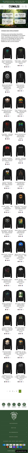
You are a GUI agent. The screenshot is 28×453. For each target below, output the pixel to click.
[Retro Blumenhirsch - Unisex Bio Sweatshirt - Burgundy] (7, 164)
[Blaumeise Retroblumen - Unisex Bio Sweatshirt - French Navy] (8, 236)
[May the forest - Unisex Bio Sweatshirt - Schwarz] (19, 333)
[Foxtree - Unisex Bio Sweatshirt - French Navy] (8, 138)
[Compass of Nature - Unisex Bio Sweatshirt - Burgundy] (6, 381)
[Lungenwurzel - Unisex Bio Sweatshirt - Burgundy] (19, 188)
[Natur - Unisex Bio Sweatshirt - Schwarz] (19, 163)
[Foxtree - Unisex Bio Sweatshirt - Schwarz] (5, 138)
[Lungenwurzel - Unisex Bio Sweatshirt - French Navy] (21, 188)
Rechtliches (13, 436)
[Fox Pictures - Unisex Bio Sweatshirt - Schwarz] (4, 357)
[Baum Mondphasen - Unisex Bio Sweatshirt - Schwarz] (4, 66)
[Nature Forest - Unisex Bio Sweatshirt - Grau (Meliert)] (23, 309)
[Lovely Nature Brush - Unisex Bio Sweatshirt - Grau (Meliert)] (9, 188)
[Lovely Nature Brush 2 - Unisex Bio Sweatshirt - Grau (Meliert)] (9, 333)
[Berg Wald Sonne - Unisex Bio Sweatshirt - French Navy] (22, 236)
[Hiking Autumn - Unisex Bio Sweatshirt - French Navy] (8, 116)
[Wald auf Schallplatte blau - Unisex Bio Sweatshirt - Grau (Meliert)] (23, 261)
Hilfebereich (13, 432)
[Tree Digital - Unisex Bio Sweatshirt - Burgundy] (19, 90)
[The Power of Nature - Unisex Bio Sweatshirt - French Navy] (21, 116)
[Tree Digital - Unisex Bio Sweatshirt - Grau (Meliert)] (23, 90)
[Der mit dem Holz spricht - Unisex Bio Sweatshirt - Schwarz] (19, 212)
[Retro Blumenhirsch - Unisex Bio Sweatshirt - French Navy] (8, 164)
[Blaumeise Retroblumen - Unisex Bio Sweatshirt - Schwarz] (4, 236)
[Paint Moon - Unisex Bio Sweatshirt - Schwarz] (19, 285)
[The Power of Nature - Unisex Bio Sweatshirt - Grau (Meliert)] (23, 116)
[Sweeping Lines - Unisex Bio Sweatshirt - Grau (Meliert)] (9, 285)
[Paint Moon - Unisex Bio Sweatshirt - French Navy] (22, 285)
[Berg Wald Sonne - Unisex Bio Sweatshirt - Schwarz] (19, 236)
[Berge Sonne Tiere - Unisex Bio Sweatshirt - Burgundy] (19, 381)
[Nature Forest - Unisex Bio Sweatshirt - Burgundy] (19, 309)
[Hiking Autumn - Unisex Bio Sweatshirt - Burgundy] (6, 116)
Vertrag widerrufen (21, 451)
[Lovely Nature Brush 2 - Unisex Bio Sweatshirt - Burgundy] (6, 333)
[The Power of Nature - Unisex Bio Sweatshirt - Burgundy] (19, 116)
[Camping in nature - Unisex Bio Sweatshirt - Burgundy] (19, 357)
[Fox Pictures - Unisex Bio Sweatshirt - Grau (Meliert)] (9, 357)
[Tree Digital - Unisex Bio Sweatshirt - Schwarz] (18, 90)
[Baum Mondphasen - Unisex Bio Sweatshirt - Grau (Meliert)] (9, 66)
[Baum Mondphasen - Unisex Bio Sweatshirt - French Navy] (8, 66)
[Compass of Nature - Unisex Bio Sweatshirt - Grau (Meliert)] (9, 381)
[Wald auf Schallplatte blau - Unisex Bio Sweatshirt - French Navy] (21, 261)
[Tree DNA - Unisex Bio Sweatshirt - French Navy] (21, 65)
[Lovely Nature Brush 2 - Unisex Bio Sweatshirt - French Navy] (8, 333)
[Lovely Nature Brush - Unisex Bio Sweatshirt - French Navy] (8, 188)
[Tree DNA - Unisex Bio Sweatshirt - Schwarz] (18, 65)
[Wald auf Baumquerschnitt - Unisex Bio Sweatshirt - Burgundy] (7, 92)
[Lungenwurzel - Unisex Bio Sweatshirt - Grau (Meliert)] (23, 188)
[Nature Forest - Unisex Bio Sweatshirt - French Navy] (21, 309)
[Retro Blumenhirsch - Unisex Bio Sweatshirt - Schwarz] (5, 164)
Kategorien (14, 423)
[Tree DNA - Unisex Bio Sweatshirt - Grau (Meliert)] (23, 65)
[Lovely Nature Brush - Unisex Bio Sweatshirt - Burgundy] (6, 188)
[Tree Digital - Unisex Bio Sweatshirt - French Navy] (21, 90)
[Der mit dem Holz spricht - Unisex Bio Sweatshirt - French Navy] (22, 212)
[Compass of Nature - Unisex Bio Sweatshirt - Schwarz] (4, 381)
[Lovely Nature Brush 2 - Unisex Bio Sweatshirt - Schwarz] (4, 333)
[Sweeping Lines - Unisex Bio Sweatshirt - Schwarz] (4, 285)
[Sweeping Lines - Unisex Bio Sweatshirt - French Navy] (8, 285)
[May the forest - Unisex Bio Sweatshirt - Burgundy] (20, 333)
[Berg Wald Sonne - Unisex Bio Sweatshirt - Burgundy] (20, 236)
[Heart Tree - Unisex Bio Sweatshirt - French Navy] (8, 212)
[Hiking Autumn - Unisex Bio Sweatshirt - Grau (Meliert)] (9, 116)
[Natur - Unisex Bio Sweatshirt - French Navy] (22, 163)
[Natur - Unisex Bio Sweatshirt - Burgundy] (20, 163)
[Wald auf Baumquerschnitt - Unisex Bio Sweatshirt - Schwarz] (5, 92)
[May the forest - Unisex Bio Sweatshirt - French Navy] (22, 333)
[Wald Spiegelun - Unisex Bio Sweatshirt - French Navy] (22, 140)
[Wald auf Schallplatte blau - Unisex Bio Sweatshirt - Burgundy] (19, 261)
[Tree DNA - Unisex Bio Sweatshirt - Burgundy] (19, 65)
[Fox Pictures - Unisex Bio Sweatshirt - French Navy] (8, 357)
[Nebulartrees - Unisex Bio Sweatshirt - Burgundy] (7, 309)
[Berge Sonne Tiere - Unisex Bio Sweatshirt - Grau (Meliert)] (23, 381)
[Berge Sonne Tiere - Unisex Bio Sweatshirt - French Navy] (21, 381)
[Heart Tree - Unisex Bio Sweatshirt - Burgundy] (6, 212)
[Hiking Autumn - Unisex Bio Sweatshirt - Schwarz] (4, 116)
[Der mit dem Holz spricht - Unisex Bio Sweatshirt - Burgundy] (20, 212)
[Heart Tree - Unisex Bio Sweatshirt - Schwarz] (4, 212)
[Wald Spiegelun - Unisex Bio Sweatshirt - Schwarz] (19, 140)
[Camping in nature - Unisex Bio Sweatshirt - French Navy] (21, 357)
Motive (13, 427)
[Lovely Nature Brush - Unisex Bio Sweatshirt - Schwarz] (4, 188)
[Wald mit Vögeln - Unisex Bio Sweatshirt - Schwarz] (5, 260)
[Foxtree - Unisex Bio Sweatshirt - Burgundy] (7, 138)
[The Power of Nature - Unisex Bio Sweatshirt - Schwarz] (18, 116)
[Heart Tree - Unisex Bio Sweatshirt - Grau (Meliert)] (9, 212)
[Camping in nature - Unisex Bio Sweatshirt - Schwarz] (18, 357)
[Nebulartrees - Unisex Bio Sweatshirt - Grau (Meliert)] (8, 309)
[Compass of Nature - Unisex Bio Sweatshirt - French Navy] (8, 381)
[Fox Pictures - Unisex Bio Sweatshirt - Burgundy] (6, 357)
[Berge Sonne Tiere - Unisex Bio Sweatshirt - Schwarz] (18, 381)
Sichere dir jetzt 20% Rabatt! (13, 441)
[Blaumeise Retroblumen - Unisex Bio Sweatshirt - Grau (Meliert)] (9, 236)
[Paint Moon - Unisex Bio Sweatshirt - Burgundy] (20, 285)
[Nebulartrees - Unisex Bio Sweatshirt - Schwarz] (5, 309)
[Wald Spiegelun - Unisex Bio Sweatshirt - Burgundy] (20, 140)
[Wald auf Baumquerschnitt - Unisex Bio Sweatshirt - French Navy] (8, 92)
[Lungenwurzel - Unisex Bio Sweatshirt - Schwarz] (18, 188)
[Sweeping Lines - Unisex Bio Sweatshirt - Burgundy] (6, 285)
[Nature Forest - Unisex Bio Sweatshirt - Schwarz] (18, 309)
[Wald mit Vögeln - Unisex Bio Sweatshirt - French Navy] (8, 260)
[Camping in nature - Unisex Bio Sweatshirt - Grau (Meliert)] (23, 357)
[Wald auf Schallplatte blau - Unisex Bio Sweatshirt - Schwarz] (18, 261)
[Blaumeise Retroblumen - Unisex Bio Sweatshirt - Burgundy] (6, 236)
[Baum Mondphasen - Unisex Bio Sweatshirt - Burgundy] (6, 66)
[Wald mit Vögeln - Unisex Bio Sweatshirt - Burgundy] (7, 260)
